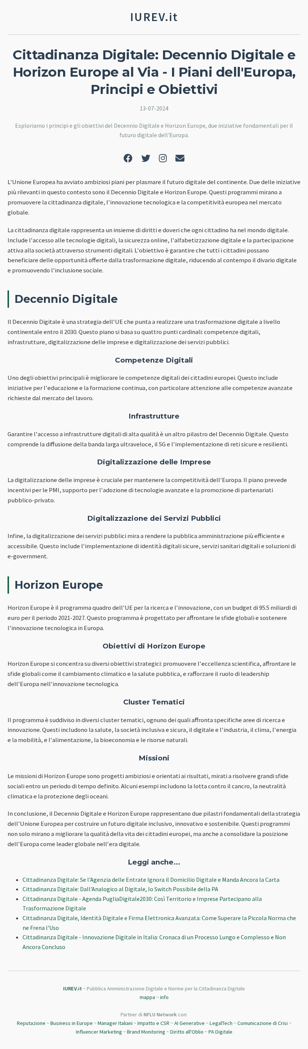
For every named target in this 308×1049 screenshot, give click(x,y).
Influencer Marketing (99, 1031)
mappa (147, 997)
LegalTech (221, 1023)
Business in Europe (71, 1023)
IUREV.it (72, 988)
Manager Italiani (115, 1023)
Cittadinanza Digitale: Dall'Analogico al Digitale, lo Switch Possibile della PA (120, 889)
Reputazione (31, 1023)
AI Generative (189, 1023)
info (164, 997)
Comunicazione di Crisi (262, 1023)
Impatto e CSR (153, 1023)
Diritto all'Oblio (187, 1031)
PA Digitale (220, 1031)
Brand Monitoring (146, 1031)
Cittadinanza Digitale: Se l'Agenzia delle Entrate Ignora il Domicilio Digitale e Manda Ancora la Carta (151, 879)
